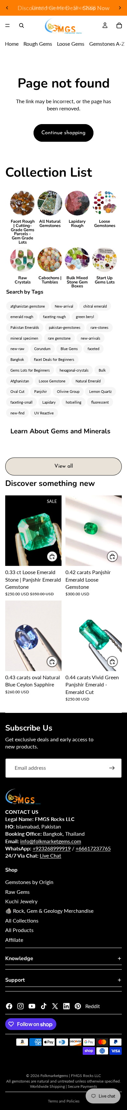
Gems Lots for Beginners (30, 370)
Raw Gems (17, 892)
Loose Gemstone (52, 381)
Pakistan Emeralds (24, 327)
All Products (19, 930)
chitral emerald (95, 306)
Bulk (102, 370)
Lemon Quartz (100, 391)
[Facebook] (9, 1006)
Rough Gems (37, 43)
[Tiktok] (44, 1006)
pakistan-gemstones (64, 327)
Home (12, 43)
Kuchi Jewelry (21, 901)
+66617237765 (93, 848)
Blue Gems (69, 348)
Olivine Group (68, 391)
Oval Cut (17, 391)
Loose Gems (70, 43)
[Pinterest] (78, 1006)
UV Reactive (44, 413)
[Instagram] (20, 1006)
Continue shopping (63, 133)
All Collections (21, 920)
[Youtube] (32, 1006)
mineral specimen (24, 338)
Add (57, 556)
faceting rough (54, 316)
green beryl (85, 316)
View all (63, 466)
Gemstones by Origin (29, 882)
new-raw (17, 348)
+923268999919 (52, 848)
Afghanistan (19, 381)
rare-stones (99, 327)
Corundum (42, 348)
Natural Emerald (88, 381)
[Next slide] (120, 8)
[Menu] (7, 25)
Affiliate (14, 940)
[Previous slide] (7, 8)
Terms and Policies (63, 1101)
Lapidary (49, 402)
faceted (93, 348)
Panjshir (40, 391)
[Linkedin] (66, 1006)
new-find (17, 413)
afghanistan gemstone (27, 306)
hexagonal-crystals (74, 370)
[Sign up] (112, 768)
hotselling (73, 402)
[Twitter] (55, 1006)
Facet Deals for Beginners (54, 359)
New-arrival (64, 306)
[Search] (21, 25)
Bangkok (17, 359)
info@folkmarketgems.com (50, 841)
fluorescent (100, 402)
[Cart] (119, 25)
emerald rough (21, 316)
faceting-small (21, 402)
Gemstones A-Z (107, 43)
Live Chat (50, 855)
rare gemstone (59, 338)
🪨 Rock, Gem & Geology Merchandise (49, 911)
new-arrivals (90, 338)
